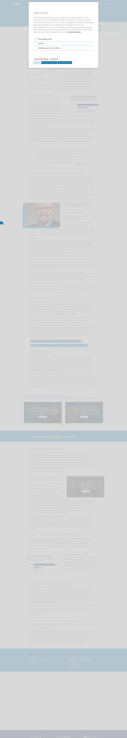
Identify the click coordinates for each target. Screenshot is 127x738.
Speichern (37, 62)
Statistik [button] (41, 43)
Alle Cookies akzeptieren (49, 62)
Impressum (54, 59)
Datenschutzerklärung (74, 32)
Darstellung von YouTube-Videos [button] (49, 48)
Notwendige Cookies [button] (45, 39)
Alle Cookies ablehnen (65, 62)
